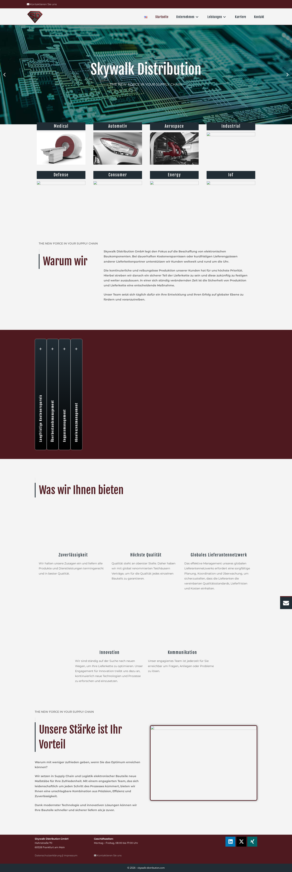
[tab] (41, 394)
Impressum (70, 855)
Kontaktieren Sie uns (43, 4)
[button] (4, 74)
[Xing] (252, 842)
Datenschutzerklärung (48, 855)
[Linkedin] (230, 842)
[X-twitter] (241, 842)
